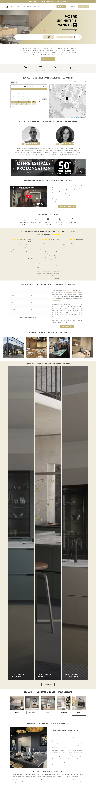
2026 (31, 86)
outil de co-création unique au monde (71, 292)
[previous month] (14, 86)
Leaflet (73, 117)
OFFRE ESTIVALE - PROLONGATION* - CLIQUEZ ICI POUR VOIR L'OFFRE (48, 1)
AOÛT (26, 86)
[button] (67, 101)
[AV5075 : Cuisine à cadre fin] (21, 523)
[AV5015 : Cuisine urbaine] (48, 523)
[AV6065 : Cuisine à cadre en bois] (75, 523)
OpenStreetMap (78, 117)
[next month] (43, 86)
